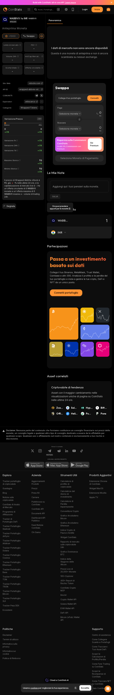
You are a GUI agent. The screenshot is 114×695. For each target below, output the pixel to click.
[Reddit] (59, 452)
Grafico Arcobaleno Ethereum (69, 524)
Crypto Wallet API (68, 599)
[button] (42, 89)
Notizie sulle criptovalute (8, 498)
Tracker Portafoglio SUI (12, 599)
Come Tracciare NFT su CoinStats (101, 682)
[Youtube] (74, 452)
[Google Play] (79, 465)
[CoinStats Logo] (12, 9)
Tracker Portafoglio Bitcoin (12, 592)
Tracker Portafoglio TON (12, 578)
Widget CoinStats (68, 537)
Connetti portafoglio (66, 292)
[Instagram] (40, 452)
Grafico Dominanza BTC (69, 553)
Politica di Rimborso (12, 658)
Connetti (94, 98)
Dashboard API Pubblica (38, 519)
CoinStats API (38, 509)
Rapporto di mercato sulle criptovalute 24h (69, 544)
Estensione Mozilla (97, 493)
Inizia (97, 9)
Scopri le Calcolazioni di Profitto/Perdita (99, 657)
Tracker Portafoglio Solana (12, 549)
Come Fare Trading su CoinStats (101, 665)
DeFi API (64, 613)
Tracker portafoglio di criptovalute (12, 482)
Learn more (70, 2)
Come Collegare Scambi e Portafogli (101, 640)
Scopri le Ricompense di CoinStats (99, 674)
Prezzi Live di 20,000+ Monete (68, 570)
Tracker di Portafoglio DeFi (10, 520)
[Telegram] (37, 95)
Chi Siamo (36, 532)
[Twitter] (42, 95)
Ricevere (61, 123)
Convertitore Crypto (69, 511)
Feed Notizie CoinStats (37, 526)
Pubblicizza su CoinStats (38, 503)
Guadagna (7, 488)
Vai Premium (94, 144)
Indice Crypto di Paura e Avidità (67, 531)
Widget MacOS (96, 488)
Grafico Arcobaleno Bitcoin (69, 517)
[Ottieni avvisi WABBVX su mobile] (41, 36)
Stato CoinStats (99, 688)
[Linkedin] (66, 452)
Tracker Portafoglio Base (12, 570)
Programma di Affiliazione (9, 513)
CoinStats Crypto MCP (68, 589)
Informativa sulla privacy (10, 645)
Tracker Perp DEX (11, 605)
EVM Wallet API (67, 608)
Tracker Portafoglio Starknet (12, 527)
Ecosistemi (7, 610)
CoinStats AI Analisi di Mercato (11, 505)
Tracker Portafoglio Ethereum (12, 563)
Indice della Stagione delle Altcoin (67, 562)
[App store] (34, 465)
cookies (34, 688)
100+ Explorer (66, 576)
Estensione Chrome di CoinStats (98, 482)
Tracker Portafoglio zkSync (12, 534)
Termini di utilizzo (10, 639)
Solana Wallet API (68, 604)
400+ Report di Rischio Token (67, 582)
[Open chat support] (108, 689)
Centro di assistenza (101, 635)
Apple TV (93, 497)
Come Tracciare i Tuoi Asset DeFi (100, 648)
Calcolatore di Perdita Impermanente (67, 504)
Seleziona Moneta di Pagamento (79, 158)
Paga (59, 108)
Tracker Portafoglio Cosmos (12, 556)
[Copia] (42, 89)
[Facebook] (81, 452)
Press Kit (35, 493)
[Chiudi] (110, 2)
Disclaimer (7, 635)
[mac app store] (57, 465)
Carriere (35, 497)
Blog (5, 493)
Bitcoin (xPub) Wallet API (70, 618)
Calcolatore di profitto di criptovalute (66, 484)
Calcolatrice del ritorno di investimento (67, 494)
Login (85, 9)
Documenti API (38, 513)
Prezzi (34, 488)
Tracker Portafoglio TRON (12, 585)
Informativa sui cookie (9, 652)
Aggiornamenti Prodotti (38, 482)
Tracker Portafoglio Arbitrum (12, 542)
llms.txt (63, 595)
